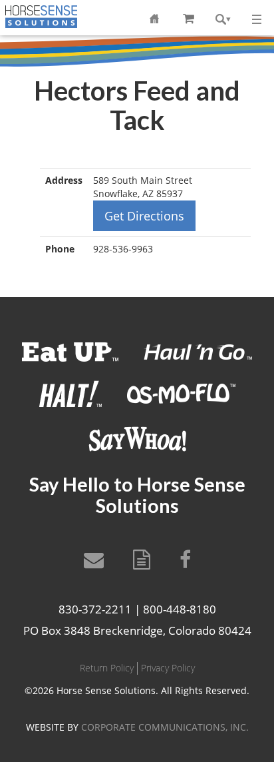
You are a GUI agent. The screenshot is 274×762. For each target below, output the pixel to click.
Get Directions (144, 216)
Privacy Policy (168, 667)
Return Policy (107, 667)
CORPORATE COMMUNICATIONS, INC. (165, 727)
